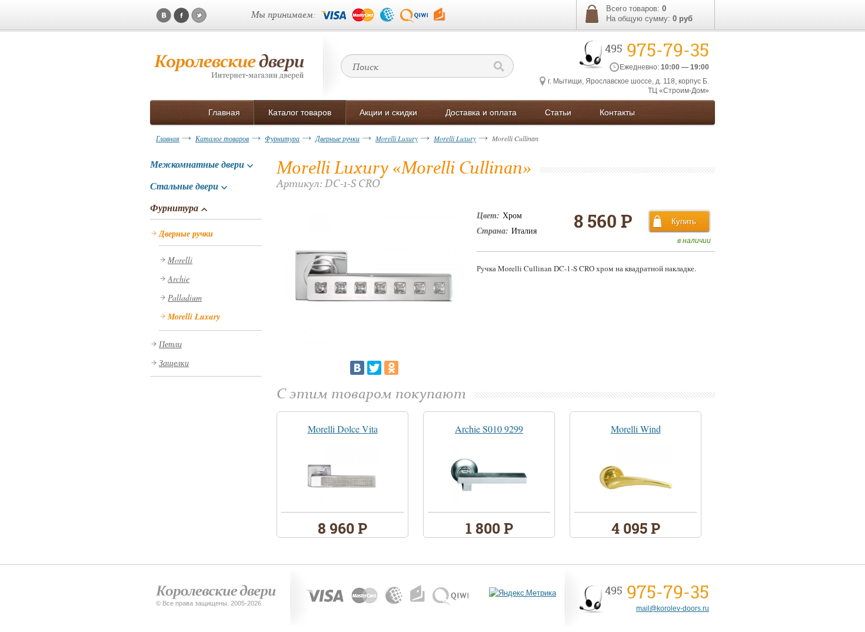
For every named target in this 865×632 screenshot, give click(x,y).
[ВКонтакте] (357, 368)
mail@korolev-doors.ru (672, 608)
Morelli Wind (636, 429)
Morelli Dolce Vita (343, 429)
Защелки (174, 362)
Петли (170, 344)
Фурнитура (282, 138)
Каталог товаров (222, 138)
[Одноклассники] (391, 368)
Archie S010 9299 (489, 429)
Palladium (185, 297)
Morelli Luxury (396, 138)
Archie (178, 278)
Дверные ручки (337, 138)
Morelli (180, 259)
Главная (167, 138)
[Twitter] (374, 368)
